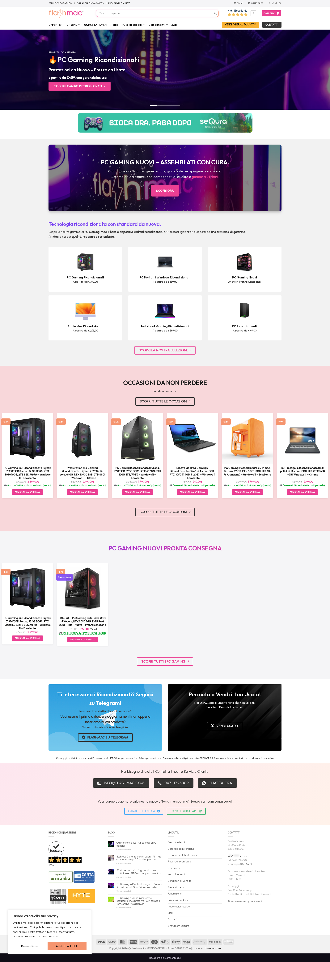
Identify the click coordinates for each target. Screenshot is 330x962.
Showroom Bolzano (178, 925)
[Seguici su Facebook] (269, 3)
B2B (174, 25)
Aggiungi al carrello (27, 492)
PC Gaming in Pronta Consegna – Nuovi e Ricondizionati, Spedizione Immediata (139, 886)
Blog (170, 912)
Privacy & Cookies (178, 900)
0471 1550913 (246, 864)
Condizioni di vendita (179, 880)
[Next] (318, 70)
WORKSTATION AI (95, 25)
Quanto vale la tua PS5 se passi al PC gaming (136, 844)
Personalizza (29, 946)
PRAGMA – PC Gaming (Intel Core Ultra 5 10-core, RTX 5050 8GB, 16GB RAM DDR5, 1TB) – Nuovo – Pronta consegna (82, 621)
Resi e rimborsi (176, 887)
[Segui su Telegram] (280, 3)
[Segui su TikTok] (276, 3)
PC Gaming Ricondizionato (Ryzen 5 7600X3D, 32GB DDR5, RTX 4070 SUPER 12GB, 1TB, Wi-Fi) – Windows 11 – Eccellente (137, 472)
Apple (114, 25)
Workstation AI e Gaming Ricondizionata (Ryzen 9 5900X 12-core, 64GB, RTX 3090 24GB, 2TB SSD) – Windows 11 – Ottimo (82, 472)
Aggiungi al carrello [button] (82, 492)
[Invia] (215, 13)
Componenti (157, 25)
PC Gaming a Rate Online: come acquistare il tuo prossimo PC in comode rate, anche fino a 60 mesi (138, 901)
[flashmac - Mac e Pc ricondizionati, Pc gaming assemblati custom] (69, 13)
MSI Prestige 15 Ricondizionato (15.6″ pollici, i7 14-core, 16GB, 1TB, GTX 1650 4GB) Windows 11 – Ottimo (302, 471)
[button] (253, 13)
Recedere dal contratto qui (165, 957)
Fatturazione (175, 893)
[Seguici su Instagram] (273, 3)
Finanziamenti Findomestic (182, 855)
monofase (214, 948)
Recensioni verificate (179, 861)
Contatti (172, 919)
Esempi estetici (176, 842)
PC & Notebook (132, 25)
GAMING (72, 25)
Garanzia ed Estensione (181, 848)
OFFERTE (55, 25)
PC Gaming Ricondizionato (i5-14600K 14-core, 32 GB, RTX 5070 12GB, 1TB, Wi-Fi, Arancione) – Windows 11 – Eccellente (247, 471)
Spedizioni (174, 868)
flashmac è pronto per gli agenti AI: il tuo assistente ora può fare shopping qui (138, 858)
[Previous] (11, 70)
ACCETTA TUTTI (67, 946)
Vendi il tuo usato (177, 874)
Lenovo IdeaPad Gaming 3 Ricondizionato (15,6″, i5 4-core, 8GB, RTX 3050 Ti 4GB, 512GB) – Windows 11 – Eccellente (192, 472)
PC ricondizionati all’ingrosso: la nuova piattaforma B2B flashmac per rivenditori (139, 872)
